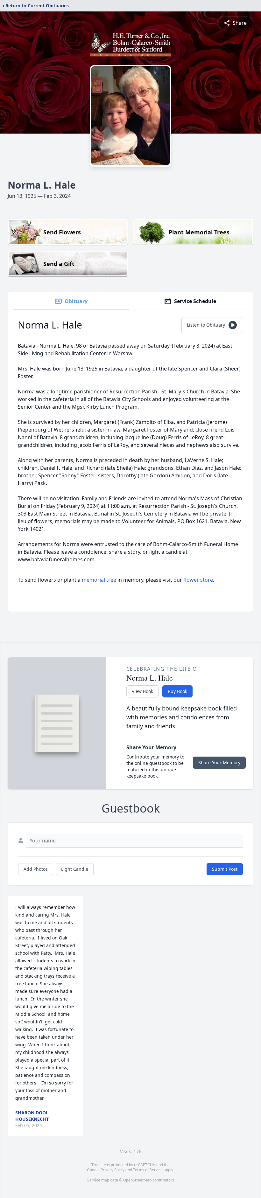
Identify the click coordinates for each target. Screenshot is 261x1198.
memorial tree (99, 579)
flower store (198, 579)
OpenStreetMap (137, 1180)
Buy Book (177, 691)
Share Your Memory (219, 762)
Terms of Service (148, 1170)
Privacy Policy (112, 1170)
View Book (142, 691)
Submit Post (224, 869)
